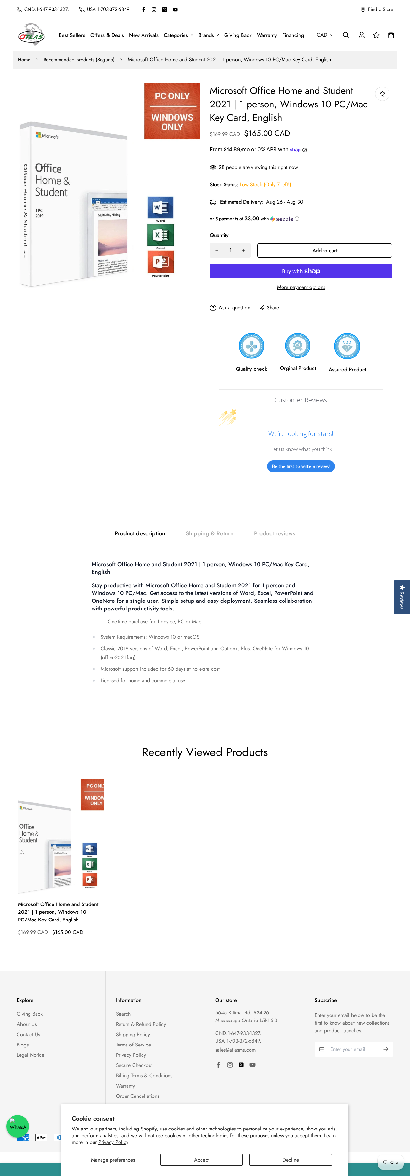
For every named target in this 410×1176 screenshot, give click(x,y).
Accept (201, 1159)
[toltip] (382, 94)
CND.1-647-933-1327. (238, 1033)
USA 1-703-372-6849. (238, 1041)
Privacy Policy (113, 1142)
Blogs (23, 1044)
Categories (176, 35)
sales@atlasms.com (235, 1050)
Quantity (219, 235)
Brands (206, 35)
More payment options (301, 287)
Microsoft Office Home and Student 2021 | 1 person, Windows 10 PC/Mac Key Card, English (58, 912)
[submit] (386, 1049)
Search (123, 1014)
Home (24, 59)
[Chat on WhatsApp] (17, 1126)
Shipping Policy (133, 1034)
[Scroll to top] (397, 1141)
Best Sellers (72, 35)
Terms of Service (133, 1044)
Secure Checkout (134, 1065)
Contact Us (28, 1034)
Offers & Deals (107, 35)
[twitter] (164, 9)
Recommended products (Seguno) (79, 59)
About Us (27, 1024)
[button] (301, 218)
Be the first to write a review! (301, 466)
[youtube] (175, 9)
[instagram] (154, 9)
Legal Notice (30, 1055)
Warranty (267, 35)
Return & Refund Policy (141, 1024)
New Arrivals (144, 35)
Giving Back (238, 35)
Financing (293, 35)
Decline (291, 1159)
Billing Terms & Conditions (144, 1075)
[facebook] (144, 9)
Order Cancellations (137, 1096)
